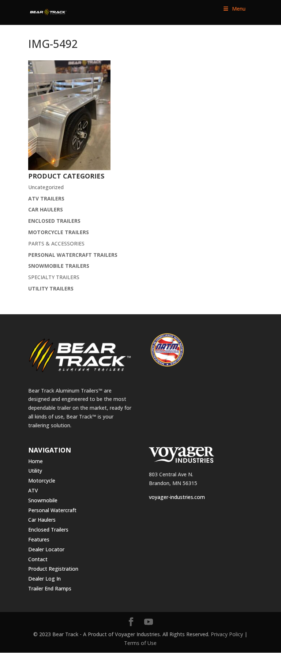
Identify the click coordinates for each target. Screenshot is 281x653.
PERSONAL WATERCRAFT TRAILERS (72, 254)
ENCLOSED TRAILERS (54, 220)
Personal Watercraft (52, 510)
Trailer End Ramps (49, 588)
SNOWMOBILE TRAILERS (58, 265)
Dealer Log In (44, 578)
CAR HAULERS (45, 209)
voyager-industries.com (177, 496)
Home (35, 461)
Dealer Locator (46, 549)
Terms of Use (140, 642)
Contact (38, 559)
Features (38, 539)
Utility (35, 470)
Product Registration (53, 568)
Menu (239, 8)
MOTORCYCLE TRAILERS (58, 232)
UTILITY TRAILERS (51, 288)
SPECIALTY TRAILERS (53, 277)
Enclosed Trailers (48, 529)
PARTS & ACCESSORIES (56, 243)
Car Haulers (42, 519)
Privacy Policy (227, 634)
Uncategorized (46, 187)
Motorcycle (41, 480)
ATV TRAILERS (46, 198)
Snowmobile (42, 500)
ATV (33, 490)
